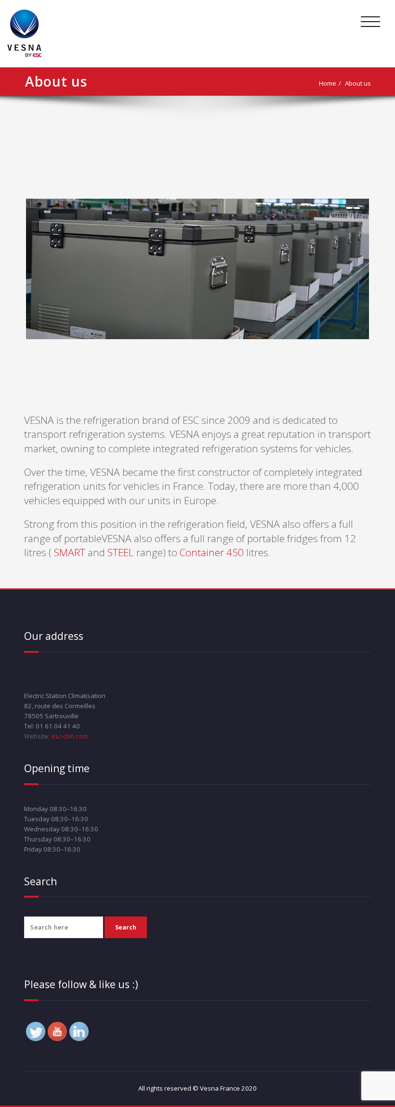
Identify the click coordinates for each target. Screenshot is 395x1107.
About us (358, 83)
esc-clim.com (69, 736)
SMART (71, 552)
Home (327, 83)
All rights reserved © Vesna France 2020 (197, 1088)
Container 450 (213, 552)
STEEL (121, 552)
